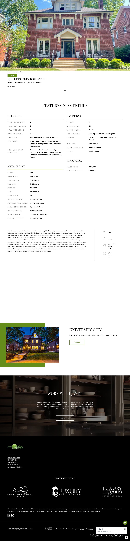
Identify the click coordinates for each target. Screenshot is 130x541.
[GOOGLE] (116, 535)
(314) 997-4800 (12, 460)
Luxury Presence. (86, 529)
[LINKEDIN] (101, 535)
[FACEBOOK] (92, 535)
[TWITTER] (111, 535)
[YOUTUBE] (106, 535)
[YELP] (120, 535)
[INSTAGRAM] (97, 535)
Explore (77, 342)
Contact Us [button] (65, 418)
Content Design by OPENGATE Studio (20, 529)
